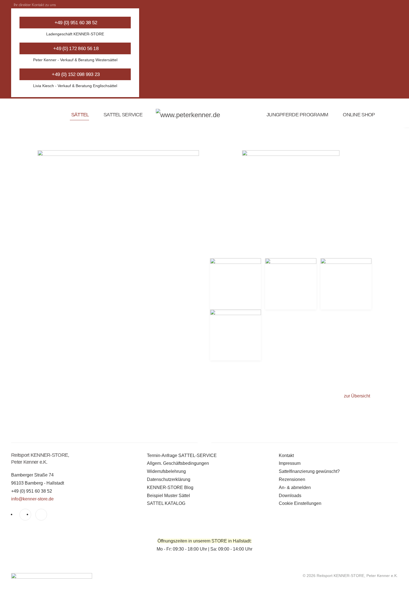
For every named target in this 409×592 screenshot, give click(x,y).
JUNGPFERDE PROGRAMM (297, 114)
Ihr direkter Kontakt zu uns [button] (35, 5)
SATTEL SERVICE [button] (123, 114)
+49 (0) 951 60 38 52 (76, 22)
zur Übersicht (357, 396)
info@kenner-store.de (32, 499)
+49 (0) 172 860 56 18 (75, 48)
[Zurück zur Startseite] (204, 114)
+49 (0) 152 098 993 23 (76, 74)
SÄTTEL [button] (80, 114)
